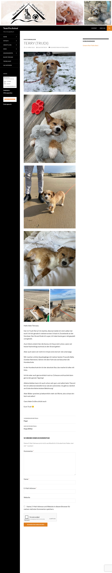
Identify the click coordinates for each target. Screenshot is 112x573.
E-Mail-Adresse (30, 488)
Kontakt (94, 28)
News (5, 49)
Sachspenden (7, 65)
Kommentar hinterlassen (59, 47)
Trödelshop (7, 61)
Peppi (31, 419)
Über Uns (102, 28)
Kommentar (29, 451)
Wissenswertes (8, 53)
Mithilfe (6, 40)
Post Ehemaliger (30, 39)
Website (27, 497)
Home (5, 36)
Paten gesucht (7, 104)
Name (26, 479)
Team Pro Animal (10, 28)
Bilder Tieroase (8, 57)
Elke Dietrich (42, 47)
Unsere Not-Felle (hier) (90, 45)
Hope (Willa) (30, 427)
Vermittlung (7, 45)
